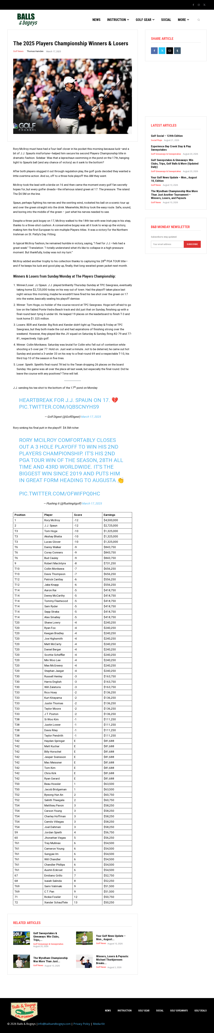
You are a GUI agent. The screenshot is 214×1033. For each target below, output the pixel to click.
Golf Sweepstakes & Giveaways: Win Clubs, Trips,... (46, 937)
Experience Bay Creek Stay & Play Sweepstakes (171, 148)
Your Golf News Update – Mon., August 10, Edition (174, 179)
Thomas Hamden (35, 51)
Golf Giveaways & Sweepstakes (48, 944)
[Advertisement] (176, 93)
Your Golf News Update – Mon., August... (111, 937)
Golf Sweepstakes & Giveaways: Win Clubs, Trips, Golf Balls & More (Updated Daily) (174, 163)
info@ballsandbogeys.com (54, 1024)
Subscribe (192, 244)
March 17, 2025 (91, 416)
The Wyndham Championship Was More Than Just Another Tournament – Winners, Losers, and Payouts (174, 194)
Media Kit (99, 1024)
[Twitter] (204, 5)
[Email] (169, 50)
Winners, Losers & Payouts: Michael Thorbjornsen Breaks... (112, 960)
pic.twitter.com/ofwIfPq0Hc (59, 493)
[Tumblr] (177, 50)
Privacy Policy (81, 1024)
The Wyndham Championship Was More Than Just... (50, 959)
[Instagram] (198, 5)
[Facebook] (193, 5)
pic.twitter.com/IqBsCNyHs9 (59, 407)
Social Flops (156, 140)
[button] (198, 20)
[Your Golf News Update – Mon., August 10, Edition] (84, 938)
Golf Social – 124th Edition (167, 135)
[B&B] (26, 20)
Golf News (18, 51)
